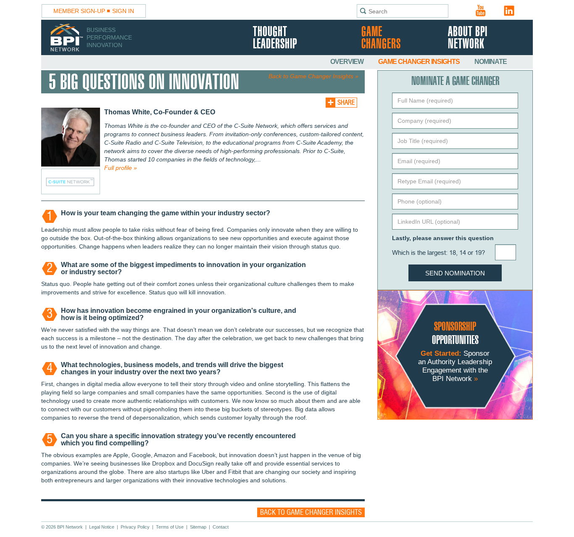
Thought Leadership (275, 38)
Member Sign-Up (79, 11)
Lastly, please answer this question (443, 238)
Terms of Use (170, 526)
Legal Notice (101, 526)
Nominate (490, 61)
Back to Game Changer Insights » (313, 76)
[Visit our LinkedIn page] (509, 10)
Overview (347, 61)
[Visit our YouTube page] (480, 10)
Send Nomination (455, 273)
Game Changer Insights (419, 61)
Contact (221, 526)
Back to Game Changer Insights (311, 512)
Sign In (123, 11)
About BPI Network (467, 38)
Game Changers (381, 38)
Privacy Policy (135, 526)
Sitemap (198, 526)
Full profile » (120, 167)
